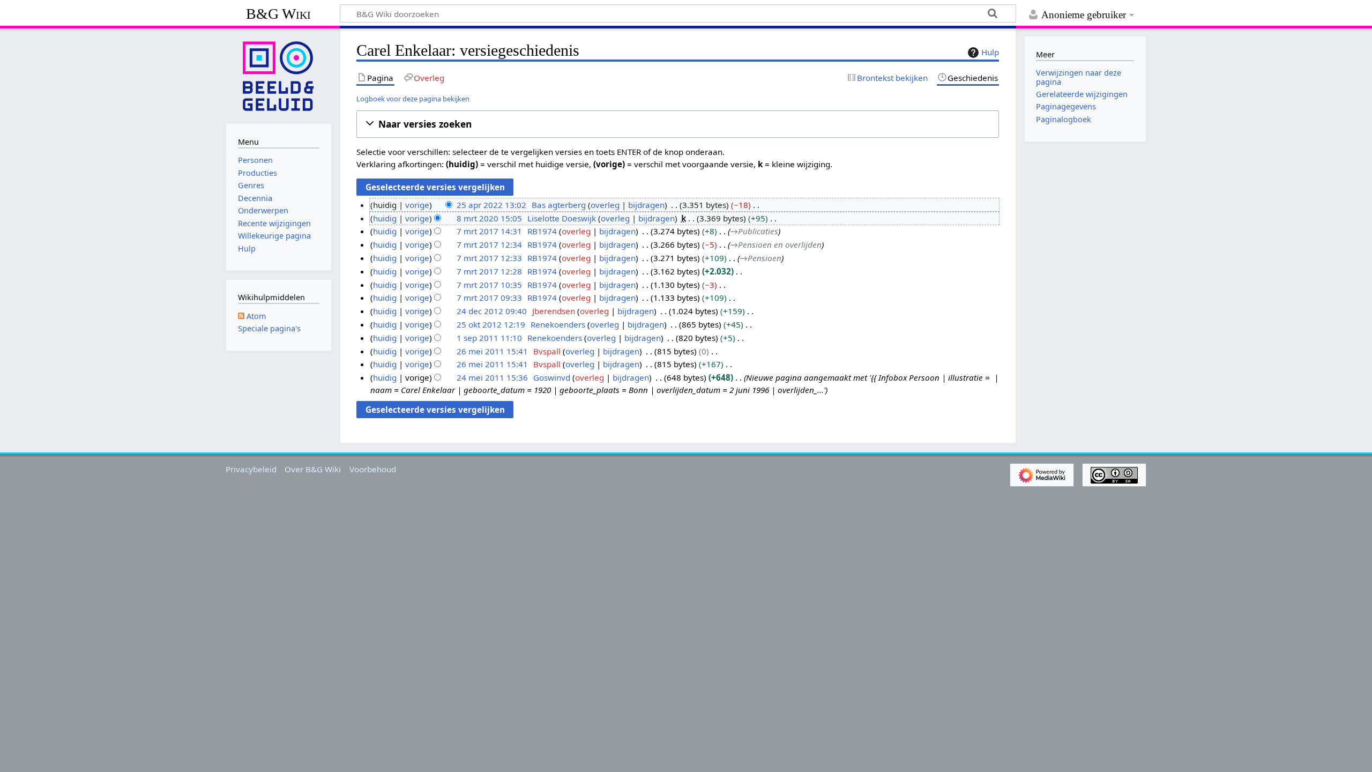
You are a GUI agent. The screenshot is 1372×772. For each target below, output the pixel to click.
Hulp (990, 52)
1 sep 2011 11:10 (489, 337)
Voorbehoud (372, 469)
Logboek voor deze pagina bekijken (412, 98)
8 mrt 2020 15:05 (489, 218)
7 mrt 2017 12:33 (489, 258)
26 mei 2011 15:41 (492, 351)
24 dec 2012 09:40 (492, 311)
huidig (385, 218)
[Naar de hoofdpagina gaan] (279, 75)
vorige (417, 204)
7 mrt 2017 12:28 (489, 271)
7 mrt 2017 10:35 (489, 284)
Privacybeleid (251, 469)
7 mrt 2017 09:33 (489, 297)
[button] (678, 124)
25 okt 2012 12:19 (491, 324)
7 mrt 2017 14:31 (489, 231)
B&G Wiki (278, 13)
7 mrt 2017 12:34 (489, 244)
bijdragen (646, 204)
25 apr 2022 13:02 (491, 204)
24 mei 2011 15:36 (492, 377)
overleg (605, 204)
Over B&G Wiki (313, 469)
